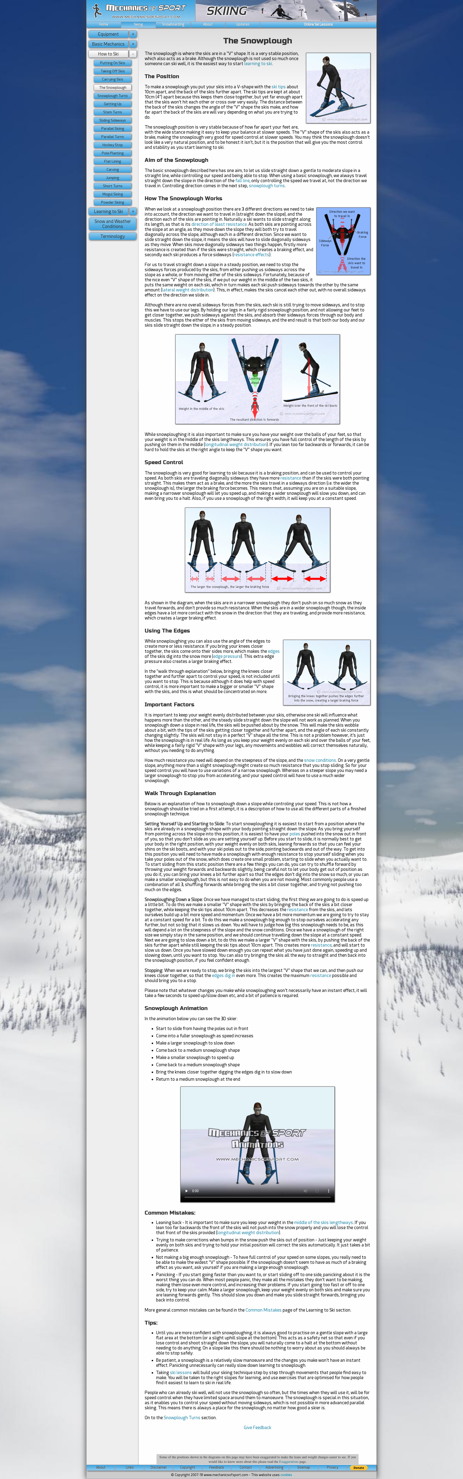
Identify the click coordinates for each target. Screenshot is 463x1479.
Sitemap (303, 1467)
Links (130, 1467)
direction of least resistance (219, 224)
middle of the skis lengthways (323, 1222)
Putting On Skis (112, 63)
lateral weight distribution (187, 289)
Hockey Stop (112, 145)
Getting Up (113, 104)
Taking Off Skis (113, 71)
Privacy (332, 1467)
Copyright (187, 1467)
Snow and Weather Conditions (113, 224)
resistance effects (251, 254)
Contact (246, 1467)
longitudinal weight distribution (236, 444)
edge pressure (227, 656)
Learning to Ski (108, 211)
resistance (290, 478)
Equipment (108, 34)
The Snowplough (112, 87)
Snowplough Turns (182, 1417)
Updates (243, 24)
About (208, 24)
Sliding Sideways (112, 120)
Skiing (138, 24)
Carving (113, 169)
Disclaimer (159, 1467)
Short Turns (113, 186)
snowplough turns (267, 185)
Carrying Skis (112, 79)
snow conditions (320, 760)
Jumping (112, 178)
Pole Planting (113, 153)
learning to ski (258, 63)
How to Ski (108, 53)
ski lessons (181, 1372)
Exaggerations (289, 1461)
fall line (242, 180)
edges (274, 651)
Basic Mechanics (108, 44)
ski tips (279, 86)
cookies (286, 1475)
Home (103, 24)
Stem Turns (112, 112)
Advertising (275, 1467)
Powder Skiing (112, 202)
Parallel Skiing (112, 128)
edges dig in (223, 975)
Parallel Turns (112, 137)
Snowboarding (173, 24)
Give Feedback (257, 1427)
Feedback (216, 1467)
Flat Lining (112, 161)
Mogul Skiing (112, 194)
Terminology (112, 236)
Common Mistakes (263, 1310)
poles (295, 833)
